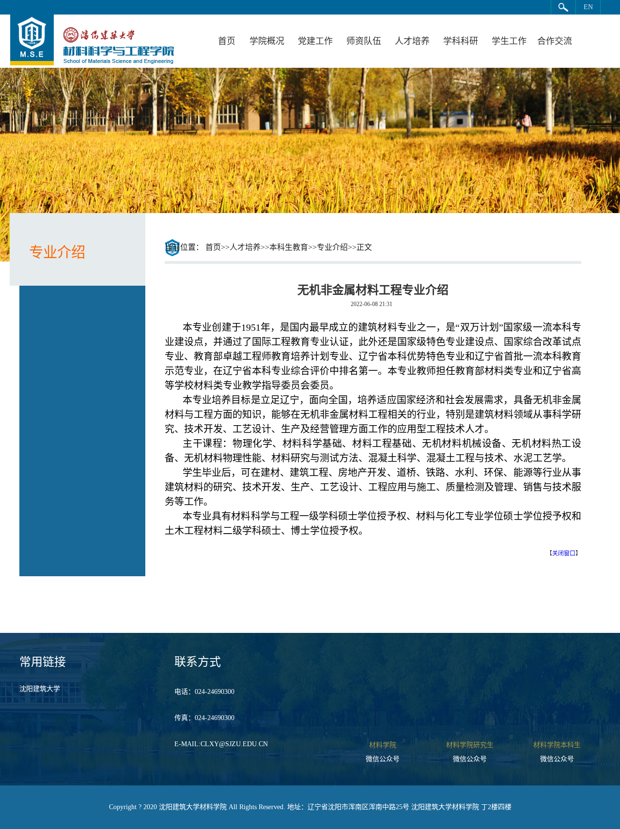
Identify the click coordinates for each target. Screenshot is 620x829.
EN (588, 7)
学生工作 (509, 41)
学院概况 (266, 41)
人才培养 (412, 41)
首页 (226, 41)
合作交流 (554, 41)
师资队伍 (363, 41)
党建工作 (315, 41)
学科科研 (460, 41)
